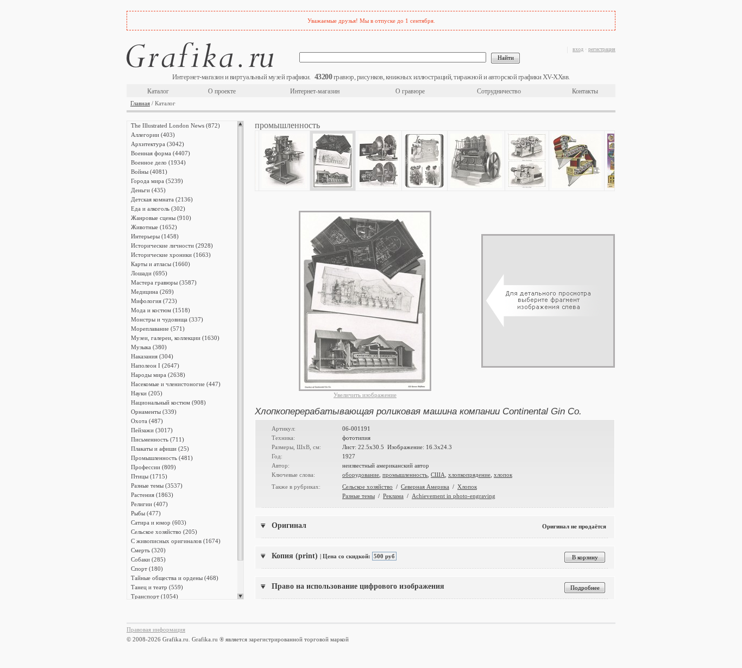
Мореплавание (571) (158, 328)
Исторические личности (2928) (172, 245)
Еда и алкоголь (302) (158, 208)
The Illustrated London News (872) (175, 125)
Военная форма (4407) (160, 153)
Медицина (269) (152, 291)
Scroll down (240, 596)
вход (578, 49)
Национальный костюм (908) (168, 402)
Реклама (393, 496)
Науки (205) (146, 393)
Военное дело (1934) (158, 162)
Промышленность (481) (162, 458)
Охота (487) (147, 421)
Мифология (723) (154, 301)
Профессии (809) (153, 467)
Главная (140, 103)
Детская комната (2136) (162, 199)
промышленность (404, 474)
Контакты (585, 91)
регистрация (601, 49)
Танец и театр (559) (157, 587)
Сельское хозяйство (367, 486)
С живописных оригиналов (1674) (176, 541)
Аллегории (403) (153, 134)
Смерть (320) (148, 550)
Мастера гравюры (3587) (164, 282)
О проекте (222, 91)
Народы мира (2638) (158, 374)
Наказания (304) (152, 356)
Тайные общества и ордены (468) (174, 578)
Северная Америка (425, 486)
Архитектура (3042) (157, 144)
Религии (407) (149, 504)
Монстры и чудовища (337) (167, 319)
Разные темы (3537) (157, 485)
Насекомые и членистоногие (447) (176, 384)
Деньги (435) (148, 190)
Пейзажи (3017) (152, 430)
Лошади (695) (149, 273)
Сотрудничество (499, 91)
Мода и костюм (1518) (160, 310)
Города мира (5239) (157, 181)
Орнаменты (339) (154, 411)
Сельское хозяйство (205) (164, 531)
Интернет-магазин (314, 91)
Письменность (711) (157, 439)
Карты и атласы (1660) (160, 264)
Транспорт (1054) (154, 596)
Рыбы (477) (146, 513)
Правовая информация (156, 629)
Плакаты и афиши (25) (160, 448)
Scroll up (240, 124)
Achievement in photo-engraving (453, 496)
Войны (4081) (149, 171)
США (438, 474)
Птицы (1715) (149, 476)
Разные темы (358, 496)
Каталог (158, 91)
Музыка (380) (149, 347)
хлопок (503, 474)
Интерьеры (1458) (155, 236)
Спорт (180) (147, 568)
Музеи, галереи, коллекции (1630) (175, 338)
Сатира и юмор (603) (158, 522)
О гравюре (410, 91)
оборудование (360, 474)
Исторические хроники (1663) (171, 254)
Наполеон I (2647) (155, 365)
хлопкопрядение (469, 474)
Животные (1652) (154, 227)
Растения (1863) (152, 494)
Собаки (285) (148, 559)
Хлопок (467, 486)
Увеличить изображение (365, 395)
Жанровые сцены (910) (161, 218)
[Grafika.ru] (200, 56)
